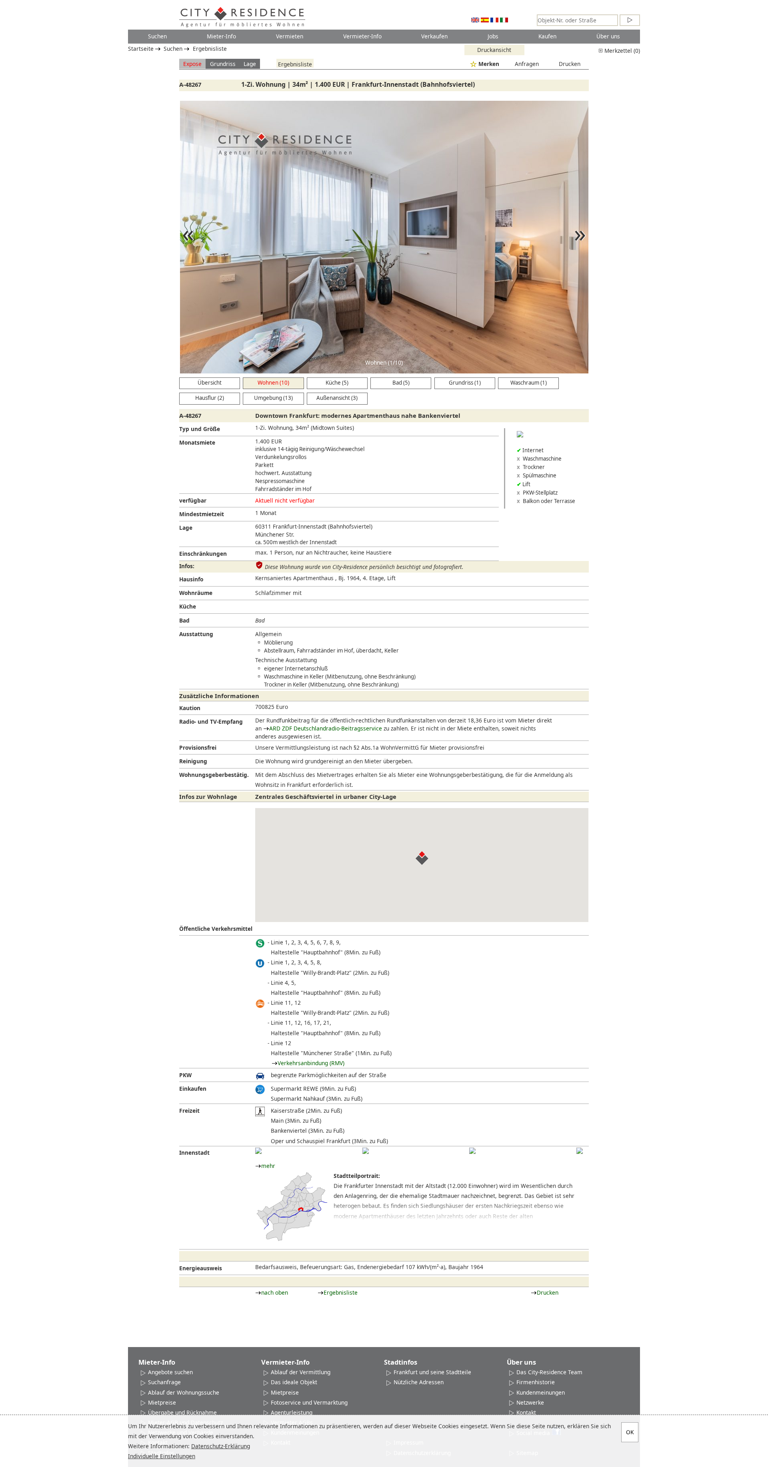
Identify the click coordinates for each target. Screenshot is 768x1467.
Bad (184, 620)
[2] (365, 1151)
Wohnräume (195, 593)
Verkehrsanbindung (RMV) (311, 1063)
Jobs (493, 36)
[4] (579, 1151)
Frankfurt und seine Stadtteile (432, 1372)
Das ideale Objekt (294, 1382)
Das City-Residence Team (549, 1372)
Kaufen (547, 36)
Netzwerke (530, 1402)
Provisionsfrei (197, 747)
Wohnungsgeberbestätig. (214, 774)
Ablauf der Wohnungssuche (183, 1392)
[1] (258, 1151)
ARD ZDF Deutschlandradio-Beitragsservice (325, 728)
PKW (185, 1075)
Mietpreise (162, 1402)
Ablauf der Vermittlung (300, 1372)
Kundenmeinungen (540, 1392)
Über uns (608, 36)
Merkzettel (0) (621, 50)
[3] (472, 1151)
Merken (488, 64)
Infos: (186, 566)
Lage (250, 64)
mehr (268, 1166)
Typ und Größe (199, 429)
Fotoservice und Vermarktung (309, 1402)
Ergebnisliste (210, 48)
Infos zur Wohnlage (208, 796)
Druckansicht (494, 50)
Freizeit (189, 1110)
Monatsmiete (197, 442)
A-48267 (190, 84)
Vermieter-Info (362, 36)
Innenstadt (194, 1152)
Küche (187, 606)
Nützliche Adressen (419, 1382)
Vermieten (289, 36)
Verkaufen (434, 36)
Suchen (157, 36)
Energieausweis (200, 1268)
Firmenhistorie (535, 1382)
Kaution (189, 708)
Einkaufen (192, 1088)
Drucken (569, 64)
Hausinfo (191, 579)
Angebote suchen (170, 1372)
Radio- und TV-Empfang (211, 721)
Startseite (141, 48)
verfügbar (192, 500)
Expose (192, 64)
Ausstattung (196, 634)
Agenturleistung (291, 1412)
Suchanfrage (164, 1382)
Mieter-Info (221, 36)
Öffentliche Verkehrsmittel (215, 928)
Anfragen (527, 64)
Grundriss (223, 64)
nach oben (274, 1292)
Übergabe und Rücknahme (182, 1412)
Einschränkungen (203, 553)
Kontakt (526, 1412)
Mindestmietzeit (201, 514)
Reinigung (193, 761)
